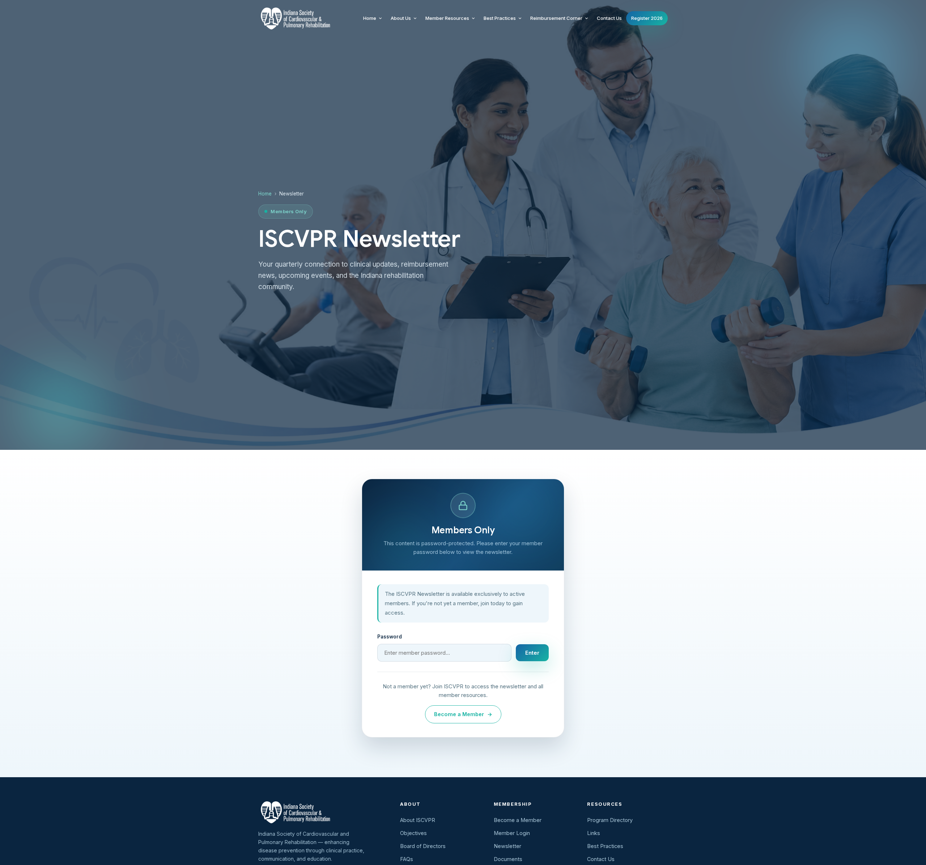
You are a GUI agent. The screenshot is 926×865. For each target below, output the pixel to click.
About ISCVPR (417, 820)
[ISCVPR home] (294, 18)
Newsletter (507, 846)
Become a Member (463, 714)
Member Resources (447, 18)
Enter (532, 652)
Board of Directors (423, 846)
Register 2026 (647, 18)
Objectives (413, 833)
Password (389, 637)
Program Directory (610, 820)
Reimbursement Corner (556, 18)
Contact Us (609, 18)
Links (593, 833)
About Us (401, 18)
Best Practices (500, 18)
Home (369, 18)
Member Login (512, 833)
